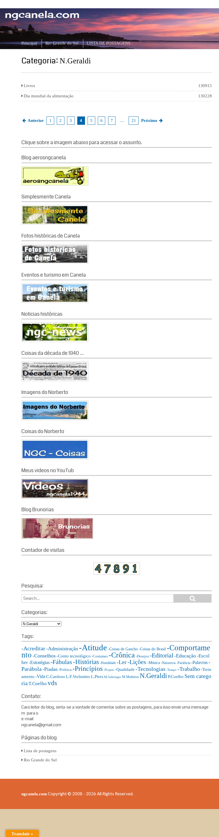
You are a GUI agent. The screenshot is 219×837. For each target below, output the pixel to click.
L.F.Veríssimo (78, 676)
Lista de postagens (40, 751)
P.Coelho (176, 676)
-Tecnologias (150, 669)
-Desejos (142, 656)
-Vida (40, 676)
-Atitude (93, 647)
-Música (153, 663)
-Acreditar (33, 648)
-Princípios (87, 668)
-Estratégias (39, 662)
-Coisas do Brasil (152, 649)
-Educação (185, 656)
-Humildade (108, 663)
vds (52, 683)
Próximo (149, 120)
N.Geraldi (153, 675)
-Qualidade (125, 669)
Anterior (36, 120)
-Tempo (171, 669)
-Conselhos (44, 656)
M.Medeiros (130, 677)
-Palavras (199, 662)
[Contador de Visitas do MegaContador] (116, 573)
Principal (29, 43)
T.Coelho (38, 683)
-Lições (136, 662)
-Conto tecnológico (73, 655)
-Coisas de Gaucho (123, 649)
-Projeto (109, 669)
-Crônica (122, 655)
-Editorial (161, 655)
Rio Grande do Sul (61, 43)
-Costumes (100, 656)
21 (133, 120)
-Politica (65, 669)
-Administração (62, 648)
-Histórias (86, 661)
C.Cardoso (55, 676)
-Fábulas (61, 662)
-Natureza (168, 663)
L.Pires (97, 676)
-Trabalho (188, 669)
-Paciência (183, 663)
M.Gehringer (112, 677)
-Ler (122, 662)
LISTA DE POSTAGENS (108, 43)
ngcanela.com (34, 794)
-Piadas (50, 669)
